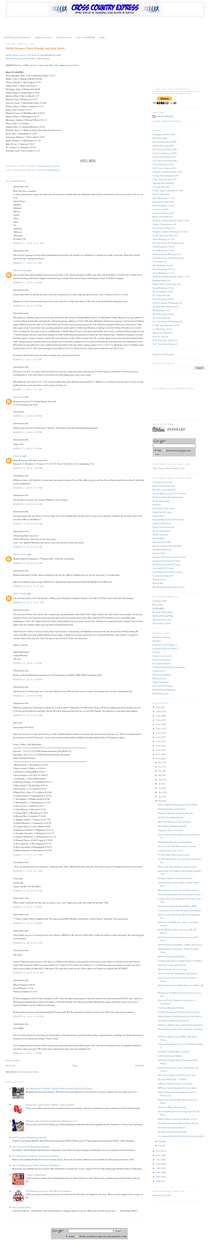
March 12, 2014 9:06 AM (27, 546)
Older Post (139, 1065)
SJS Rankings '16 (160, 310)
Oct (160, 770)
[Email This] (81, 160)
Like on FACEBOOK (85, 37)
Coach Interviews (64, 37)
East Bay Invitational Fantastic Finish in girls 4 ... (180, 1012)
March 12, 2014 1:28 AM (27, 468)
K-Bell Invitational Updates (170, 1055)
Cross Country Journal (162, 685)
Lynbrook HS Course (162, 523)
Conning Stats (159, 186)
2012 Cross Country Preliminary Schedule (31, 1146)
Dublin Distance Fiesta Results (171, 956)
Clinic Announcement (162, 179)
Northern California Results (165, 171)
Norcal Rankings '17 (162, 272)
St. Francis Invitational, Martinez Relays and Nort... (180, 960)
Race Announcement (49, 170)
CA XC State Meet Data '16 (165, 325)
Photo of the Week (161, 216)
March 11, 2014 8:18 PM (27, 432)
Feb (160, 1141)
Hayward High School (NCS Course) (169, 519)
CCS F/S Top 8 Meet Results (170, 817)
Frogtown (157, 504)
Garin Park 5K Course (162, 512)
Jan (160, 1145)
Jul (160, 783)
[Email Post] (60, 166)
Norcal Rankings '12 (162, 205)
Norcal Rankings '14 (162, 269)
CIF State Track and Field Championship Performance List (51, 1120)
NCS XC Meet (159, 194)
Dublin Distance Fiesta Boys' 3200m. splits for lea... (180, 944)
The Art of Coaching (162, 228)
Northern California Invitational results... (176, 878)
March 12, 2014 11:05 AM (28, 586)
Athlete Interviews (43, 37)
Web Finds (157, 138)
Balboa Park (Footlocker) (164, 485)
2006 (158, 1180)
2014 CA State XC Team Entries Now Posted (177, 973)
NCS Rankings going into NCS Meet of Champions (48, 1191)
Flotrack (156, 652)
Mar (160, 800)
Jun (160, 787)
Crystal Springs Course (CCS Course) (169, 493)
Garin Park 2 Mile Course (164, 508)
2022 (158, 724)
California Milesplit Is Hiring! (171, 1007)
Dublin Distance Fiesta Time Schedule (23, 54)
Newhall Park (158, 538)
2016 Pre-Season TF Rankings (166, 302)
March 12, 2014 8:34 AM (27, 504)
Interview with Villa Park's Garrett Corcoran (177, 846)
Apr (160, 796)
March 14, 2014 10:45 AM (28, 972)
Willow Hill (158, 583)
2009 (158, 1168)
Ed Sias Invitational (161, 500)
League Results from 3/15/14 (171, 850)
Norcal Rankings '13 (162, 250)
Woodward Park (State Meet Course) (169, 586)
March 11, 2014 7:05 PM (27, 359)
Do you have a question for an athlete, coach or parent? (50, 1104)
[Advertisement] (105, 26)
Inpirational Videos (161, 201)
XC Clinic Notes (160, 295)
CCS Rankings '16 (161, 329)
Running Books (160, 280)
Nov (160, 766)
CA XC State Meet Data (163, 235)
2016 (158, 749)
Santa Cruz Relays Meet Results (172, 1107)
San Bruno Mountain (162, 549)
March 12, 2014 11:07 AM (28, 602)
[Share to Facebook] (91, 160)
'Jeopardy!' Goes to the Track (170, 830)
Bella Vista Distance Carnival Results (174, 821)
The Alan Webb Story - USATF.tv (172, 1079)
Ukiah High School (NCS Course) (167, 571)
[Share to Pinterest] (94, 160)
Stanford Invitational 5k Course (166, 564)
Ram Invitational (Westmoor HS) (167, 545)
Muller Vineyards (160, 534)
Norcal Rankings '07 (162, 239)
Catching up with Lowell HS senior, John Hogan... (180, 910)
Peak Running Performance (165, 689)
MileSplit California (161, 637)
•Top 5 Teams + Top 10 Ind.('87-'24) (168, 468)
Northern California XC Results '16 (168, 231)
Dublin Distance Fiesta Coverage (172, 969)
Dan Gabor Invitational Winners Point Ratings (178, 1123)
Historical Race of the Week (165, 284)
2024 (158, 715)
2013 (158, 1151)
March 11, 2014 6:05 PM (27, 262)
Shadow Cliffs (159, 553)
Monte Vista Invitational (164, 527)
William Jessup (159, 579)
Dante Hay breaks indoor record (172, 964)
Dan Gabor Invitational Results (171, 1127)
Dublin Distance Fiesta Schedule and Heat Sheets (35, 48)
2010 (158, 1163)
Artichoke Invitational (162, 482)
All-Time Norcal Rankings (164, 306)
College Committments (36, 1174)
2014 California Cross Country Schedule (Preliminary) (36, 1165)
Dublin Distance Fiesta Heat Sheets (21, 58)
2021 (158, 728)
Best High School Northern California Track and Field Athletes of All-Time (59, 1088)
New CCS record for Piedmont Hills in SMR (177, 906)
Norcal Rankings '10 (162, 246)
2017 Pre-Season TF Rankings (166, 321)
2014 (158, 758)
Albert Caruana (20, 270)
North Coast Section (161, 659)
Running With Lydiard (163, 612)
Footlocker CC (159, 670)
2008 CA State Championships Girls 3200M (177, 804)
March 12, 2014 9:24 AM (27, 563)
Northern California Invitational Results (175, 813)
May (160, 792)
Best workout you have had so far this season (177, 890)
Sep (160, 775)
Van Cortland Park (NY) (163, 575)
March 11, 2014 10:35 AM (28, 243)
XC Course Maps (160, 317)
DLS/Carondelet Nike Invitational (168, 497)
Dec (160, 762)
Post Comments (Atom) (28, 1071)
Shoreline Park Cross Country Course (169, 557)
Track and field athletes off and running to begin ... (180, 894)
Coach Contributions (162, 153)
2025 (158, 711)
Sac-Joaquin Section (162, 663)
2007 (158, 1176)
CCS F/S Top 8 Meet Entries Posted (173, 854)
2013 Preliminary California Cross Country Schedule (35, 1155)
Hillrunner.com (159, 678)
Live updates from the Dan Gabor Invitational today (181, 1136)
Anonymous (18, 396)
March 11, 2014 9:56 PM (27, 448)
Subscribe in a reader (162, 1195)
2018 (158, 741)
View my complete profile (167, 121)
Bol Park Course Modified (164, 489)
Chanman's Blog (160, 600)
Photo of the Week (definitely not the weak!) (177, 866)
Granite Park (158, 515)
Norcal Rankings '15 (162, 287)
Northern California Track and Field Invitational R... (181, 1024)
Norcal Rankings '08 (162, 314)
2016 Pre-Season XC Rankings (166, 257)
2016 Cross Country (161, 156)
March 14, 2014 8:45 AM (27, 942)
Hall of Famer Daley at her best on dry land (177, 1075)
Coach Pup (157, 261)
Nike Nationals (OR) (162, 542)
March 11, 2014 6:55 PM (27, 305)
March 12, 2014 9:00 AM (27, 523)
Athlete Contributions (162, 224)
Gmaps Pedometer (160, 682)
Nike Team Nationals (162, 674)
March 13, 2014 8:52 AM (27, 890)
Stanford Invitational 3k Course (166, 560)
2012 (158, 1155)
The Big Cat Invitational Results (172, 1131)
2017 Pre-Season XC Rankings (166, 242)
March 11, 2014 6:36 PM (27, 282)
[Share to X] (87, 160)
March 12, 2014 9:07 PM (27, 854)
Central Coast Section (162, 655)
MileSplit (157, 640)
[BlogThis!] (84, 160)
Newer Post (11, 1065)
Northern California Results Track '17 (169, 276)
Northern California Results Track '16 (169, 220)
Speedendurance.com (162, 619)
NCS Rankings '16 (161, 265)
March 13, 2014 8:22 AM (27, 870)
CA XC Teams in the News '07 (166, 190)
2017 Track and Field (162, 160)
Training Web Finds (161, 183)
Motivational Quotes (21, 1207)
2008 (158, 1172)
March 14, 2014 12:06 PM (28, 1016)
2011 (158, 1159)
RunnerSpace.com (161, 693)
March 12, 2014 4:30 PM (27, 679)
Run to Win (158, 604)
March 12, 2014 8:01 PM (27, 715)
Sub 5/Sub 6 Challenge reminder (172, 825)
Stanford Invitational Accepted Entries (175, 841)
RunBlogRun (159, 608)
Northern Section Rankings (165, 254)
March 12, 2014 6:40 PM (27, 695)
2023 (158, 720)
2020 (158, 732)
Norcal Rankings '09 (162, 299)
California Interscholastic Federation (169, 667)
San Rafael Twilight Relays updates (173, 1051)
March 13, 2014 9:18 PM (27, 923)
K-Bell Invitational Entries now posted (175, 1083)
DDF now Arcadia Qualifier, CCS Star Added (177, 1087)
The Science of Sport (162, 623)
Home (102, 37)
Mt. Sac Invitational (161, 530)
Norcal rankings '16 (161, 291)
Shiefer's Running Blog (163, 615)
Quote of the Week (161, 332)
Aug (160, 779)
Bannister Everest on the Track (171, 808)
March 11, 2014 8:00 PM (27, 415)
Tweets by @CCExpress (163, 354)
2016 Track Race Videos (163, 340)
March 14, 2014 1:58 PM (27, 1053)
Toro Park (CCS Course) (163, 568)
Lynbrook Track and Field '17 (166, 648)
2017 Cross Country (161, 168)
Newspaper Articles (161, 134)
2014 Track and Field (26, 170)
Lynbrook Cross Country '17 (165, 644)
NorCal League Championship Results (29, 1137)
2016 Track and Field (162, 149)
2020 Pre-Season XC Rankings (16, 37)
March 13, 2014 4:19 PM (27, 906)
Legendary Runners (161, 213)
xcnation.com (159, 209)
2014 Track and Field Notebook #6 (173, 1020)
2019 (158, 737)
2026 (158, 707)
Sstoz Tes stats (159, 336)
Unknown (17, 455)
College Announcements (164, 175)
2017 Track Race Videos (163, 343)
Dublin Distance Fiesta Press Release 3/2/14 (177, 1118)
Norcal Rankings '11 (162, 198)
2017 (158, 745)
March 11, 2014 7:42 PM (27, 389)
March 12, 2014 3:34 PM (27, 663)
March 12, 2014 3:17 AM (27, 487)
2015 (158, 754)
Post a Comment (13, 1060)
